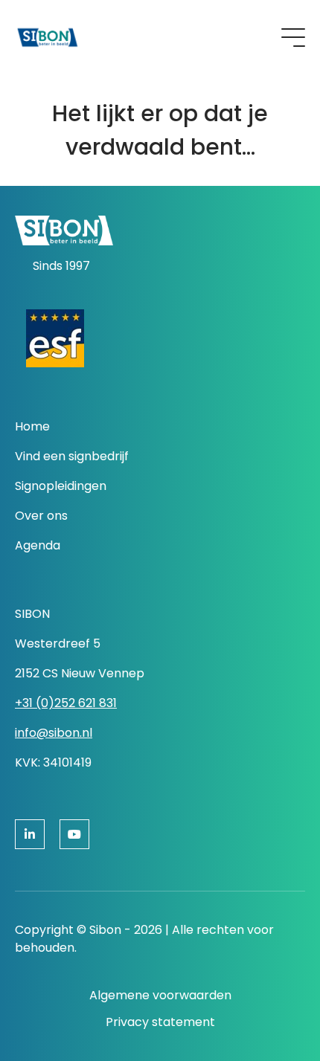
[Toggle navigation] (293, 37)
